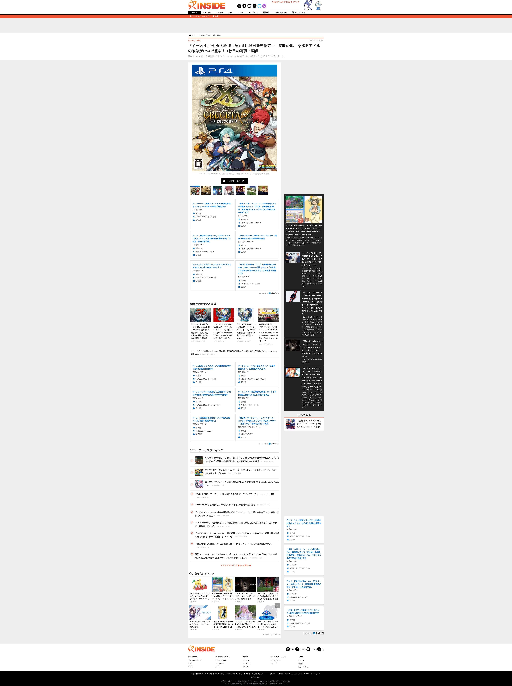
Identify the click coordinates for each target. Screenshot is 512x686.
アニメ (301, 660)
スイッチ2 (207, 12)
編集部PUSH (281, 12)
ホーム (194, 12)
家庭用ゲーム (193, 657)
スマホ (240, 12)
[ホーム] (189, 35)
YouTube (314, 649)
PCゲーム (253, 12)
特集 (216, 16)
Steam (219, 667)
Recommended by (268, 634)
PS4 (191, 667)
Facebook (303, 649)
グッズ (274, 664)
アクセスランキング (200, 16)
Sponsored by (263, 293)
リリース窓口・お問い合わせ (214, 674)
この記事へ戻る (235, 181)
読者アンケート (298, 12)
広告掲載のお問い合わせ (234, 674)
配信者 (266, 12)
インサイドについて (196, 674)
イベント (247, 664)
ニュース (247, 660)
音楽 (301, 664)
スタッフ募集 (255, 677)
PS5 (230, 12)
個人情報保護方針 (257, 674)
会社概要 (247, 674)
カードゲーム (304, 667)
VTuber (247, 667)
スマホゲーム (222, 660)
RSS (323, 649)
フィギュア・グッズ (278, 657)
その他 (300, 657)
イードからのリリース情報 (274, 674)
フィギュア (276, 660)
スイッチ (219, 12)
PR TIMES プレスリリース (293, 674)
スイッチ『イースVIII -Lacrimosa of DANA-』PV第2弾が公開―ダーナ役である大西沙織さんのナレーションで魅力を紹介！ (234, 352)
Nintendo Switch (195, 660)
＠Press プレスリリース (312, 674)
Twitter (292, 649)
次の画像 (274, 118)
